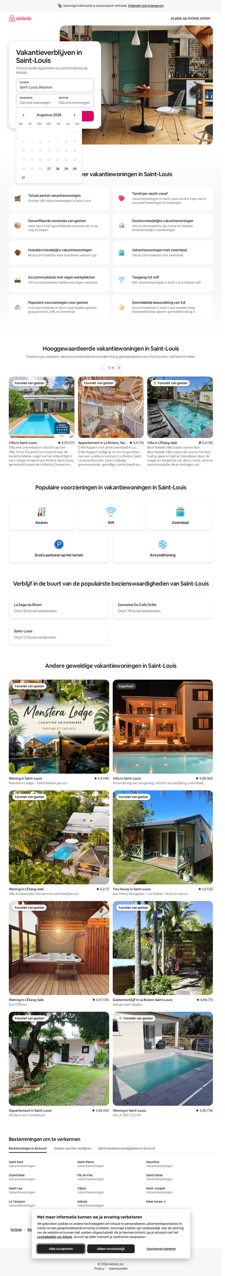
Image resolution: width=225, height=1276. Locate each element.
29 (66, 169)
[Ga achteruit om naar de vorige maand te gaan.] (23, 115)
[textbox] (35, 102)
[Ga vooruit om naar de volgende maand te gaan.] (74, 115)
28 (57, 169)
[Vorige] (102, 367)
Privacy (99, 1269)
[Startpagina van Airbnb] (20, 18)
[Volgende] (119, 367)
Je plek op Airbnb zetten (190, 18)
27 (49, 169)
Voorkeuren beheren (161, 1249)
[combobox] (55, 87)
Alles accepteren (61, 1249)
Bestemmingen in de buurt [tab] (28, 1148)
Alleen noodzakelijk (111, 1249)
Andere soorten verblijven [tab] (72, 1148)
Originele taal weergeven (146, 6)
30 (75, 169)
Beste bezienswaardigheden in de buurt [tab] (126, 1148)
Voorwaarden (118, 1269)
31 (23, 178)
